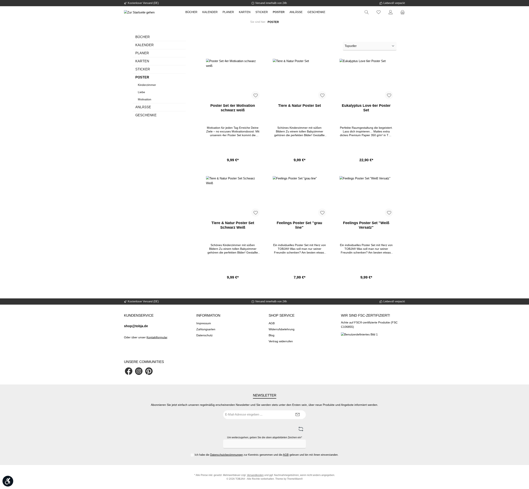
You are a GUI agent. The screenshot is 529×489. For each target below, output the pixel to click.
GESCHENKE (146, 115)
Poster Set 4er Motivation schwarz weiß (232, 107)
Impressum (203, 323)
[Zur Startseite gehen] (139, 12)
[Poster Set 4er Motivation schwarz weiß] (233, 79)
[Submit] (297, 414)
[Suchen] (367, 12)
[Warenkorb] (401, 12)
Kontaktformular (157, 337)
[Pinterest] (149, 371)
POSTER (142, 77)
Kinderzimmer (147, 85)
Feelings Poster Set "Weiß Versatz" (366, 225)
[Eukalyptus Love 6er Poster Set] (366, 79)
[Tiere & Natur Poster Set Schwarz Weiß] (233, 196)
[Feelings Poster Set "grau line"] (299, 196)
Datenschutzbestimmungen (226, 454)
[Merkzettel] (379, 12)
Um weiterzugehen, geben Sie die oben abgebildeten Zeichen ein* (264, 437)
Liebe (141, 92)
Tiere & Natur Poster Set (299, 105)
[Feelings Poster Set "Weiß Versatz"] (366, 196)
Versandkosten (255, 475)
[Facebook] (128, 371)
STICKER (142, 69)
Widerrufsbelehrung (281, 329)
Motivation (144, 99)
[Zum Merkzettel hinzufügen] (255, 95)
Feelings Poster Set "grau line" (299, 225)
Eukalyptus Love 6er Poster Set (366, 107)
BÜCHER (142, 37)
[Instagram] (138, 371)
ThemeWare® (295, 478)
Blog (271, 335)
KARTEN (142, 61)
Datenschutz (204, 335)
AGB (272, 323)
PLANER (142, 53)
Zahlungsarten (205, 329)
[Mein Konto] (391, 12)
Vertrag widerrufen (281, 341)
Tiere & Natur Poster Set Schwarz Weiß (232, 225)
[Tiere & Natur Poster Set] (299, 79)
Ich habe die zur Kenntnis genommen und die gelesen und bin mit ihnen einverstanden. (266, 454)
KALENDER (144, 45)
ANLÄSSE (143, 107)
